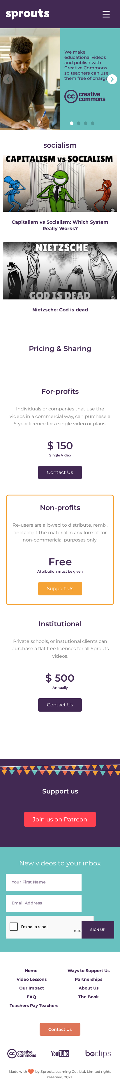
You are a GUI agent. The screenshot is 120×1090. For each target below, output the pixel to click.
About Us (88, 988)
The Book (88, 996)
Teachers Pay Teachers (34, 1005)
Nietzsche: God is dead (60, 310)
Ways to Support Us (89, 970)
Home (31, 970)
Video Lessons (32, 979)
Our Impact (31, 988)
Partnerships (88, 979)
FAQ (31, 996)
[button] (71, 123)
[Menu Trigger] (106, 14)
